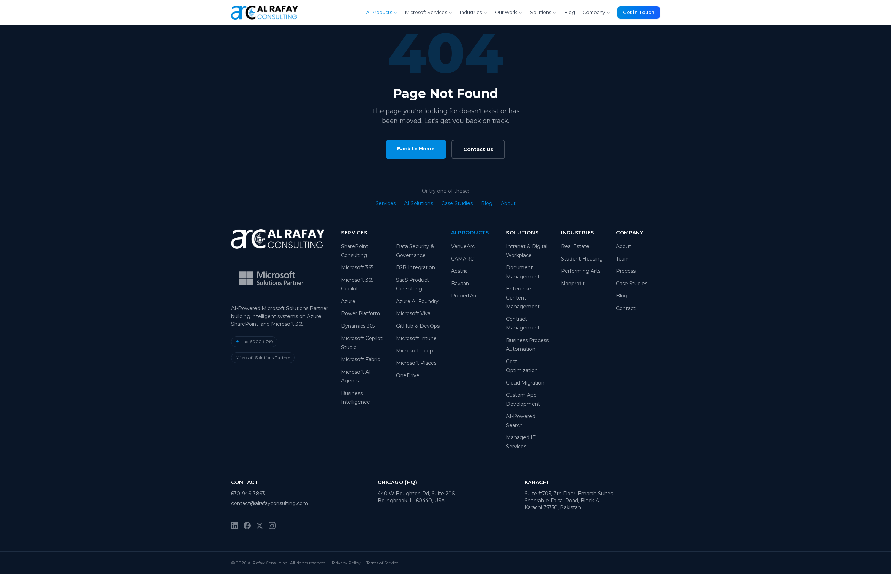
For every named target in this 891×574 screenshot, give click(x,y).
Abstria (459, 271)
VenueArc (463, 246)
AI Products (379, 12)
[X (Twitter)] (259, 525)
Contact (626, 308)
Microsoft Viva (413, 313)
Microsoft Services (426, 12)
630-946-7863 (248, 493)
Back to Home (416, 149)
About (508, 203)
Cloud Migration (525, 383)
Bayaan (460, 283)
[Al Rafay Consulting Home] (264, 13)
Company (594, 12)
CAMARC (462, 259)
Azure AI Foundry (417, 301)
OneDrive (407, 375)
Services (386, 203)
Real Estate (575, 246)
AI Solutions (418, 203)
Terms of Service (382, 562)
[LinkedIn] (234, 525)
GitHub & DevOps (418, 326)
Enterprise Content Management (523, 298)
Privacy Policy (346, 562)
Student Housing (582, 259)
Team (623, 259)
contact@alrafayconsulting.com (269, 503)
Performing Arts (580, 271)
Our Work (506, 12)
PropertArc (464, 296)
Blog (569, 12)
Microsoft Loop (414, 351)
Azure (348, 301)
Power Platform (360, 313)
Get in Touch (638, 12)
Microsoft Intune (416, 338)
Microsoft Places (416, 363)
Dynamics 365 (358, 326)
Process (626, 271)
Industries (471, 12)
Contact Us (478, 149)
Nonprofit (573, 283)
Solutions (540, 12)
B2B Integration (415, 267)
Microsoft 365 (357, 267)
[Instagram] (272, 525)
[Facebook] (247, 525)
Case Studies (457, 203)
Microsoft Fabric (360, 359)
